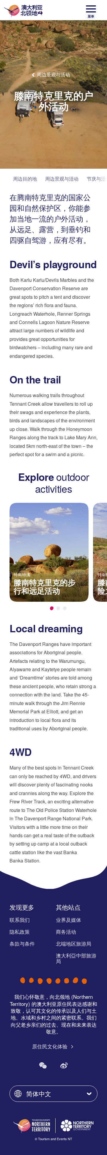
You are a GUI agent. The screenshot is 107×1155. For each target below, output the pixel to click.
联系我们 (20, 919)
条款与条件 (22, 943)
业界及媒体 (68, 919)
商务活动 (66, 931)
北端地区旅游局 (73, 943)
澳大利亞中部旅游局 (76, 958)
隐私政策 (20, 931)
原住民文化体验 (50, 1046)
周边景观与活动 (61, 178)
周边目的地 (25, 178)
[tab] (52, 608)
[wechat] (43, 1065)
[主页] (23, 10)
